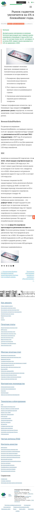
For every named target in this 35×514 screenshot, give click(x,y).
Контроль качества (9, 444)
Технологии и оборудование (13, 401)
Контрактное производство (13, 384)
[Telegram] (6, 266)
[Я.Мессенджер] (2, 266)
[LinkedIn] (11, 266)
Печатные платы (8, 324)
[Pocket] (13, 266)
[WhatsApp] (9, 266)
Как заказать (6, 303)
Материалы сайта (5, 509)
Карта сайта (22, 509)
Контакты (21, 2)
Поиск (14, 509)
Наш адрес (10, 495)
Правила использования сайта (21, 507)
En (33, 2)
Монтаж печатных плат (11, 352)
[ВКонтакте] (4, 266)
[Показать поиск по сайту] (28, 2)
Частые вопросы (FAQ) (10, 439)
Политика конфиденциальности (13, 505)
